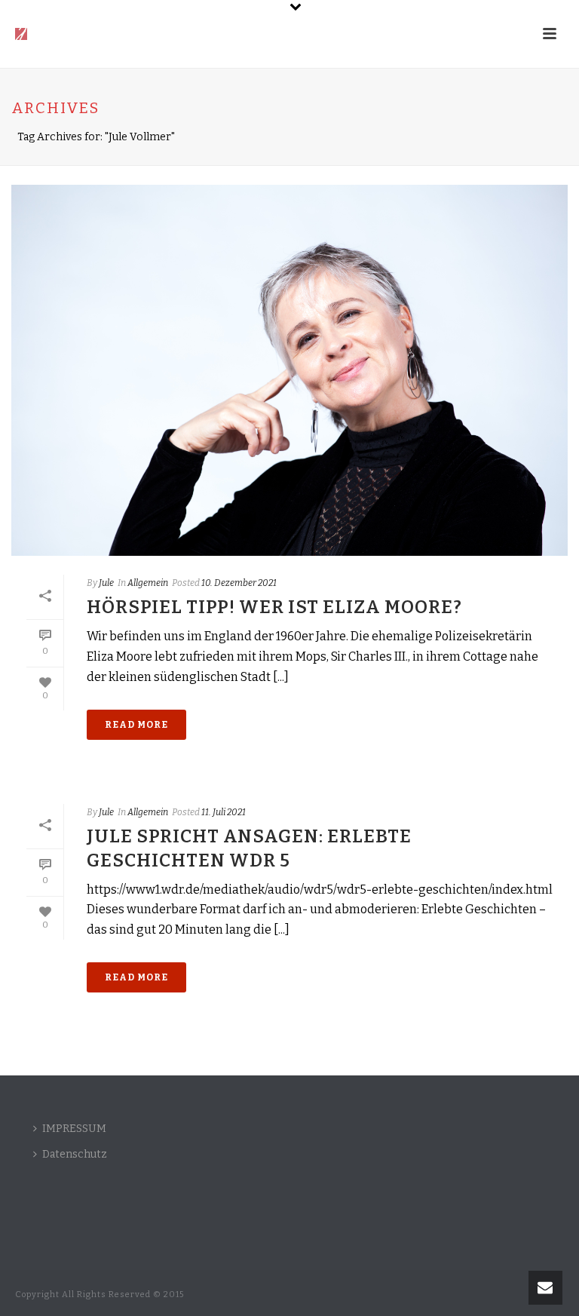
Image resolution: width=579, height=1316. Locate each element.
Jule (106, 583)
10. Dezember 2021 (239, 583)
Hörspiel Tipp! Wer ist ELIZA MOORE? (274, 607)
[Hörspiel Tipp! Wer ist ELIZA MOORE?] (289, 370)
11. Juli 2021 (223, 812)
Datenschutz (74, 1154)
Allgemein (147, 583)
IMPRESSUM (74, 1128)
